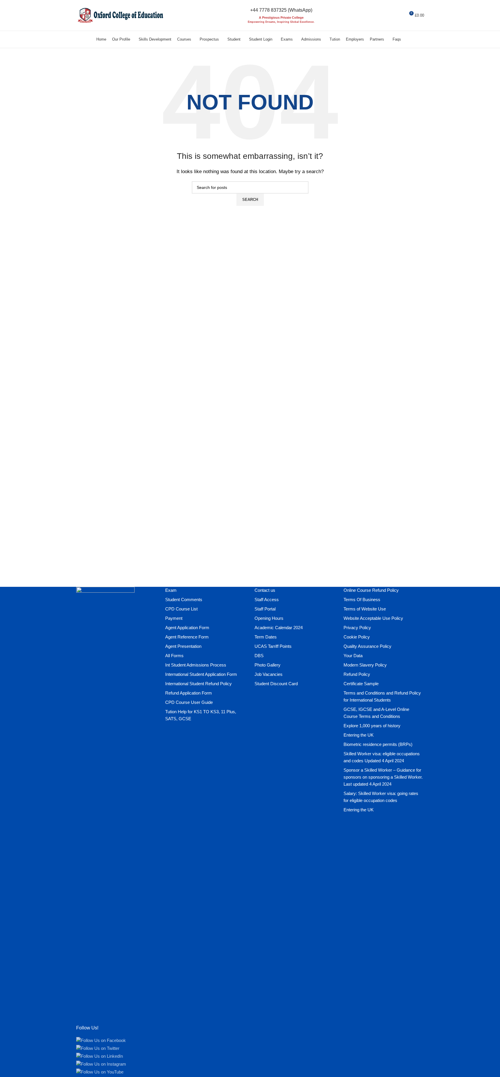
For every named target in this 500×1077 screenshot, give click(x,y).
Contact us (265, 590)
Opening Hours (269, 618)
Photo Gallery (268, 664)
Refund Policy (357, 674)
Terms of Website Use (365, 608)
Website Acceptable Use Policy (373, 618)
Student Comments (183, 599)
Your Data (353, 655)
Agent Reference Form (187, 636)
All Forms (174, 655)
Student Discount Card (276, 683)
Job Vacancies (269, 674)
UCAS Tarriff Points (273, 646)
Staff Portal (265, 608)
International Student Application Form (201, 674)
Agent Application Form (187, 627)
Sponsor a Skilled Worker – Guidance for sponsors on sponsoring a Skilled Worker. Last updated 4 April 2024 (383, 777)
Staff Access (267, 599)
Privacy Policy (357, 627)
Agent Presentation (183, 646)
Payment (173, 618)
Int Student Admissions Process (195, 664)
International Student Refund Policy (198, 683)
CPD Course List (181, 608)
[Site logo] (120, 14)
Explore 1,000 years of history (372, 725)
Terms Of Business (362, 599)
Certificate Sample (361, 683)
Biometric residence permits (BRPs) (378, 744)
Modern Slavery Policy (365, 664)
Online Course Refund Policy (371, 590)
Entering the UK (359, 735)
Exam (171, 590)
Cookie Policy (357, 636)
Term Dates (266, 636)
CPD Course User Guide (189, 702)
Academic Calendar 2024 (279, 627)
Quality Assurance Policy (367, 646)
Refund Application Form (188, 692)
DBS (259, 655)
